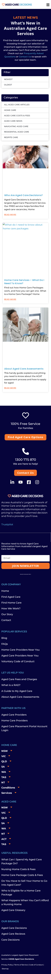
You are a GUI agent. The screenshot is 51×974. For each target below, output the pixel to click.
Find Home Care (11, 602)
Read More (10, 214)
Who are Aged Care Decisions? (23, 195)
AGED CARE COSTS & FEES (17, 115)
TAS (3, 777)
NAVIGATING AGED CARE (16, 126)
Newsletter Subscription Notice (25, 574)
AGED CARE (8, 801)
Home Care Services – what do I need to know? (24, 281)
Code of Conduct (36, 965)
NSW (4, 751)
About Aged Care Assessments (23, 368)
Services (6, 792)
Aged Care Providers (14, 714)
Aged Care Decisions (14, 928)
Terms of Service (21, 965)
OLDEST (8, 84)
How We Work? (10, 608)
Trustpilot (7, 524)
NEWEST (8, 79)
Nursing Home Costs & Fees (18, 869)
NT (3, 782)
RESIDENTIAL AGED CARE (16, 132)
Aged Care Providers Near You (19, 655)
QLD (4, 761)
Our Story (7, 614)
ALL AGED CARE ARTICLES (17, 104)
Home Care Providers (14, 720)
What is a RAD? (10, 685)
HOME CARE (10, 110)
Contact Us (25, 56)
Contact (6, 620)
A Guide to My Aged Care (16, 691)
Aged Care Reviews (13, 933)
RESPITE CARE (11, 137)
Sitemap (5, 969)
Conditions (8, 787)
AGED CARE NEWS (13, 121)
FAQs (4, 643)
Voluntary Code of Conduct (17, 661)
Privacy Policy (7, 965)
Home (5, 590)
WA (3, 771)
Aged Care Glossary (13, 910)
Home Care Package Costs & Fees (22, 875)
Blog (4, 638)
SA (3, 766)
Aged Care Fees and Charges (19, 679)
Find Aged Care (10, 596)
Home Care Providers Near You (20, 649)
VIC (3, 756)
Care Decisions (10, 939)
